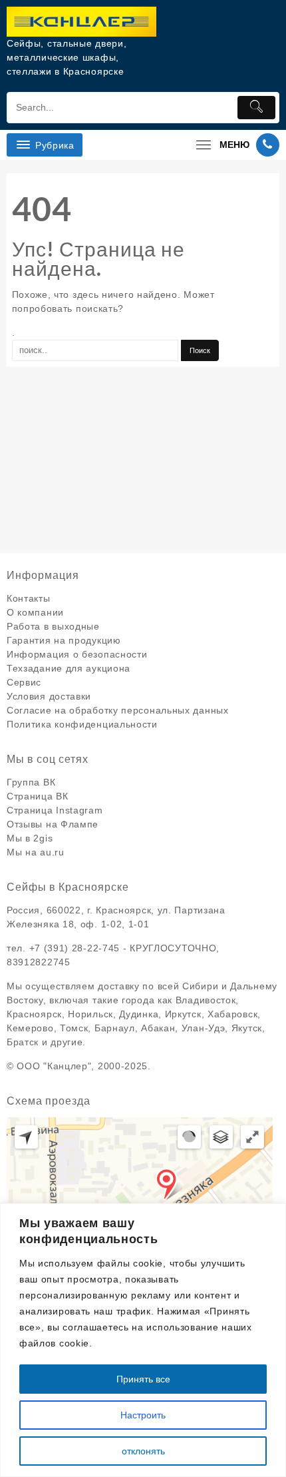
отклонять (143, 1451)
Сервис (24, 682)
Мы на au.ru (36, 852)
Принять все (143, 1379)
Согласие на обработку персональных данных (118, 710)
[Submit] (256, 107)
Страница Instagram (55, 810)
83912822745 (39, 962)
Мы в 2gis (30, 838)
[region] (143, 1340)
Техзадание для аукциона (68, 668)
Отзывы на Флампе (52, 824)
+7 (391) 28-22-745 (74, 948)
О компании (35, 612)
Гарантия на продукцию (64, 640)
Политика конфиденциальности (82, 724)
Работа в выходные (53, 626)
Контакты (29, 598)
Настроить (143, 1415)
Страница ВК (38, 796)
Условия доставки (49, 696)
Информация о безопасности (77, 654)
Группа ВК (31, 782)
